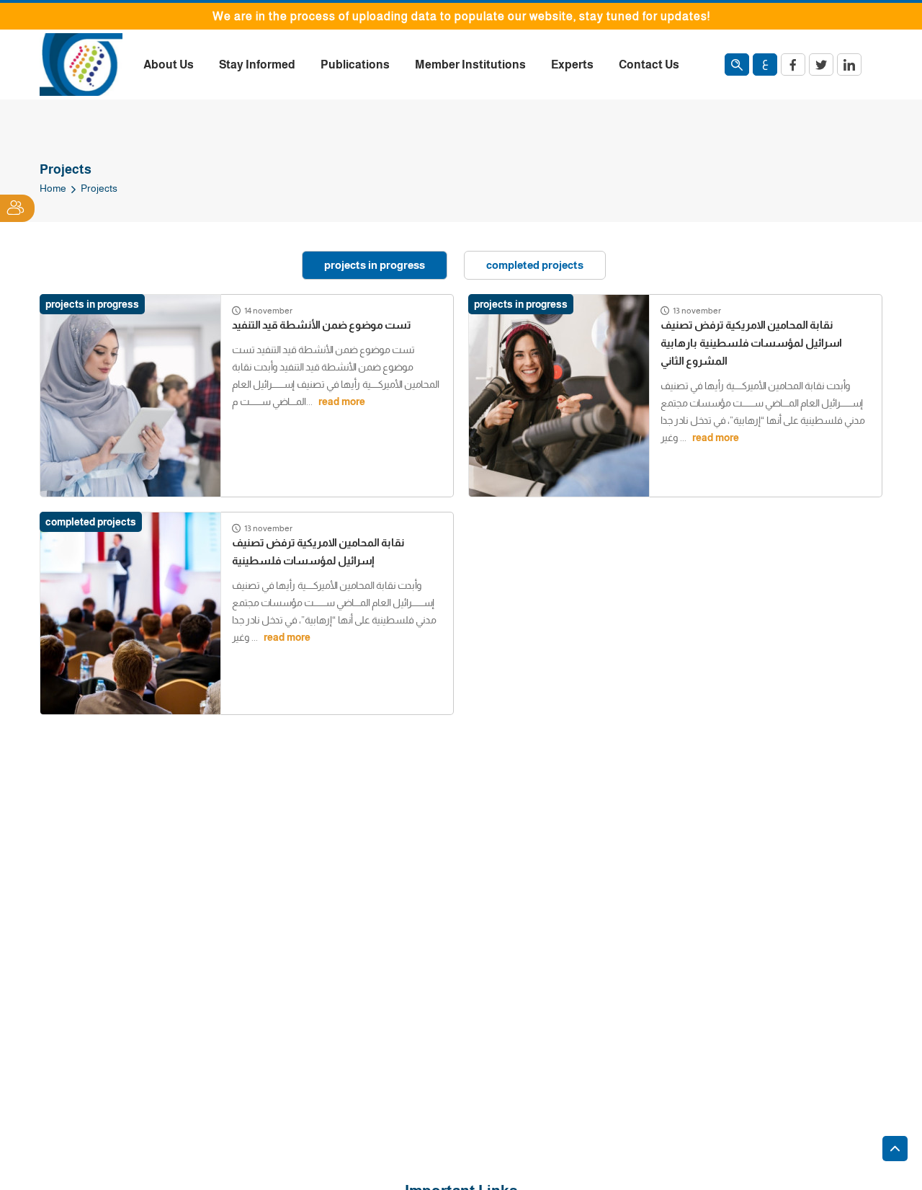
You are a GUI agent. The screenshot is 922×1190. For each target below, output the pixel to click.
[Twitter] (821, 64)
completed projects (534, 265)
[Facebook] (793, 64)
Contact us (649, 64)
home (53, 188)
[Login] (17, 208)
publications (355, 64)
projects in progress (374, 265)
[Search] (737, 64)
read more (341, 401)
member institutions (470, 64)
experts (572, 64)
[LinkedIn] (849, 64)
